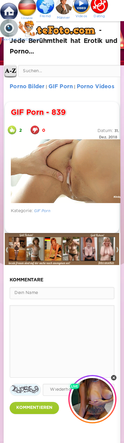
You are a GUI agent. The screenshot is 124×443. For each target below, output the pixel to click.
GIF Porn (42, 211)
